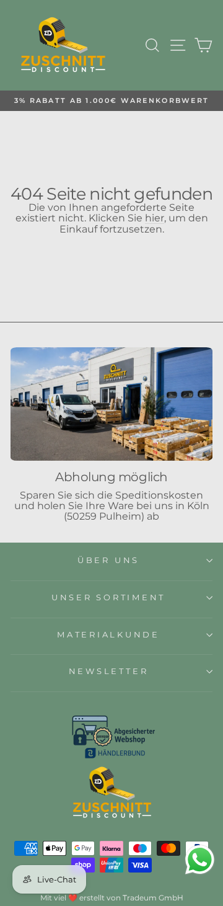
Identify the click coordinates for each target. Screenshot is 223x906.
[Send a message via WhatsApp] (200, 860)
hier (154, 218)
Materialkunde (108, 634)
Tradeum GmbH (153, 897)
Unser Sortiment (108, 597)
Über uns (108, 560)
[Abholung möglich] (111, 404)
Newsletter (109, 671)
